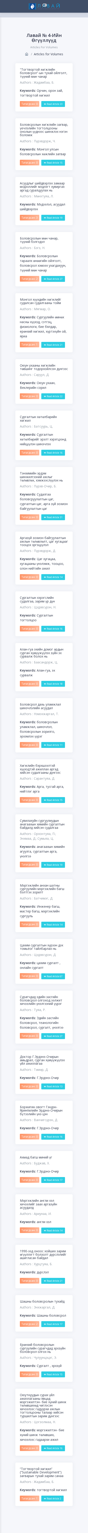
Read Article (54, 104)
